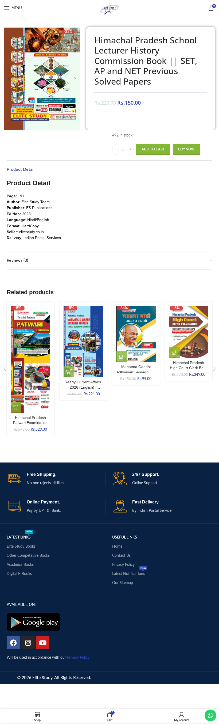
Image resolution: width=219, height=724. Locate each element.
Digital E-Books (19, 574)
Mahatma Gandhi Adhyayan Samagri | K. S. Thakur (135, 372)
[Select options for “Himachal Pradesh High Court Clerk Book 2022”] (174, 352)
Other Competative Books (28, 556)
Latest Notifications (129, 572)
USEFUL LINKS (124, 537)
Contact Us (121, 556)
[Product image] (30, 385)
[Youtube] (42, 642)
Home (117, 546)
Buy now (186, 149)
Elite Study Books (21, 546)
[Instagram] (28, 642)
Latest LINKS (19, 536)
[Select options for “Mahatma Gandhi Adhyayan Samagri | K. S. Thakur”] (121, 356)
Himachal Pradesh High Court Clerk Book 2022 (189, 368)
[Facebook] (13, 642)
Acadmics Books (20, 565)
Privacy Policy (123, 565)
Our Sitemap (122, 583)
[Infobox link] (56, 479)
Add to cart (153, 149)
